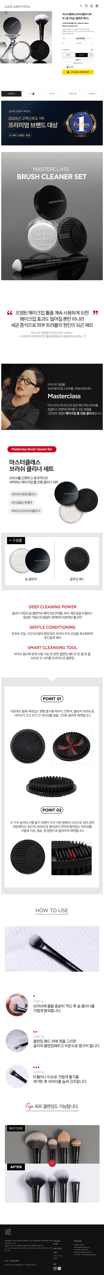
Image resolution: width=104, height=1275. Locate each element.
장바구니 (68, 55)
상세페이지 (11, 94)
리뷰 (31, 94)
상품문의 (71, 94)
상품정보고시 (92, 94)
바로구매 (81, 55)
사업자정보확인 (44, 1241)
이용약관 (7, 1261)
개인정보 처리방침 (14, 1261)
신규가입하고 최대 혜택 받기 (80, 72)
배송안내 (52, 94)
